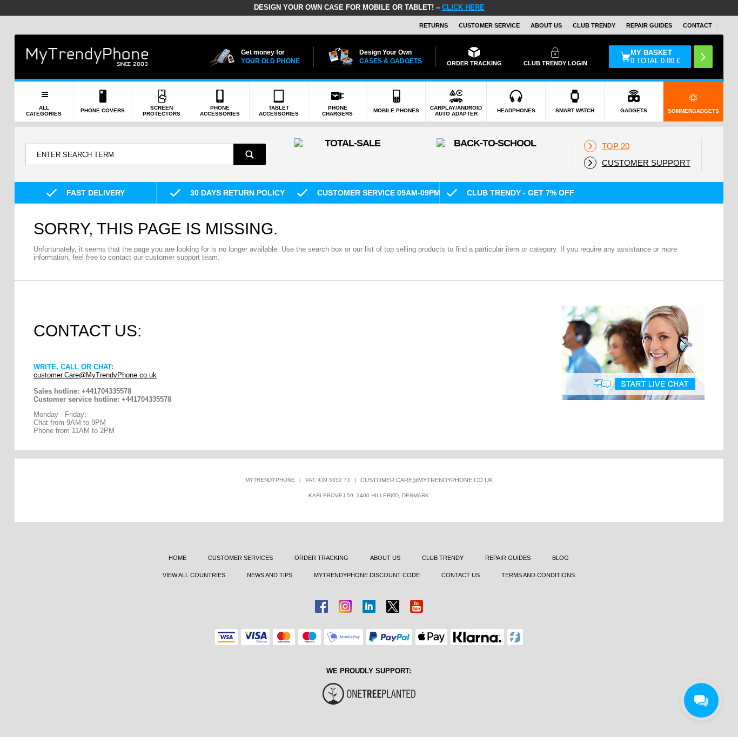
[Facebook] (321, 606)
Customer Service (489, 25)
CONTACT (697, 25)
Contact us (460, 575)
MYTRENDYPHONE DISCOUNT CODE (367, 575)
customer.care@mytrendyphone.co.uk (426, 480)
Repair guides (649, 25)
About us (385, 558)
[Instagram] (345, 606)
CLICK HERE (463, 7)
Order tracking (321, 558)
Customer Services (240, 558)
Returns (433, 25)
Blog (560, 558)
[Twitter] (392, 606)
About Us (546, 25)
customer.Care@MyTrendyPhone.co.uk (95, 375)
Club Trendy (594, 25)
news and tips (269, 575)
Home (177, 558)
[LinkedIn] (369, 606)
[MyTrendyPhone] (87, 56)
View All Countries (194, 575)
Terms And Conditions (538, 575)
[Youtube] (416, 606)
